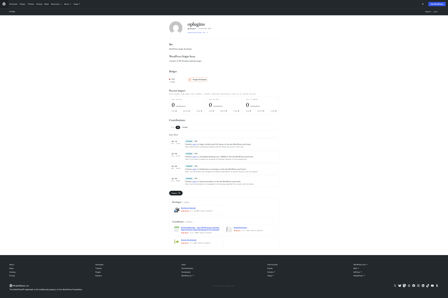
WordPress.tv (187, 276)
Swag (270, 276)
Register (428, 11)
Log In (435, 11)
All (178, 127)
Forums (184, 127)
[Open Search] (423, 4)
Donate (271, 272)
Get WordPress (437, 4)
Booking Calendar (188, 208)
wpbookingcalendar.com (197, 32)
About (11, 265)
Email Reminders (240, 228)
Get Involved (272, 265)
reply (195, 144)
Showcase (99, 265)
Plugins (175, 193)
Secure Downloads (188, 240)
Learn (183, 265)
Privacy (12, 276)
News (11, 268)
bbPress (358, 272)
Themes (98, 268)
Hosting (12, 272)
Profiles (12, 11)
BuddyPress (359, 276)
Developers (186, 272)
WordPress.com (361, 265)
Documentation (187, 268)
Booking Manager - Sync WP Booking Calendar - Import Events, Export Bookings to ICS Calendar (200, 229)
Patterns (98, 276)
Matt (356, 268)
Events (270, 268)
